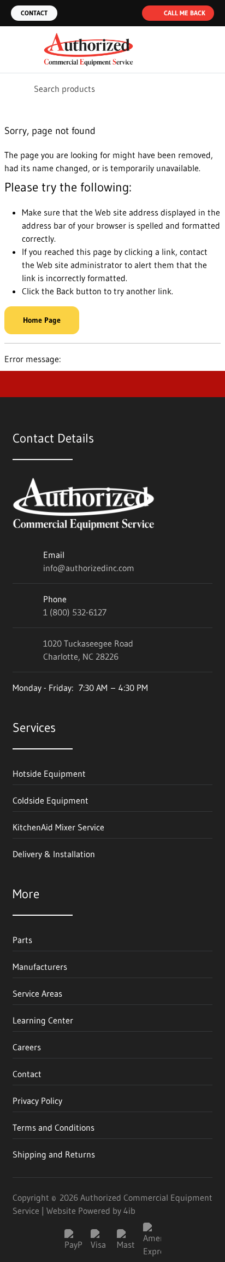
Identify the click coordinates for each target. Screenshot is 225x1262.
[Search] (16, 88)
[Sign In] (185, 49)
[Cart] (209, 49)
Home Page (42, 320)
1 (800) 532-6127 (74, 612)
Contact (34, 13)
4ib (129, 1210)
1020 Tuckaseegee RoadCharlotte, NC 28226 (88, 650)
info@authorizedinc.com (88, 567)
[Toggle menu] (15, 49)
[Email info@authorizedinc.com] (104, 13)
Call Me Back (184, 13)
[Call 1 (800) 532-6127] (126, 13)
